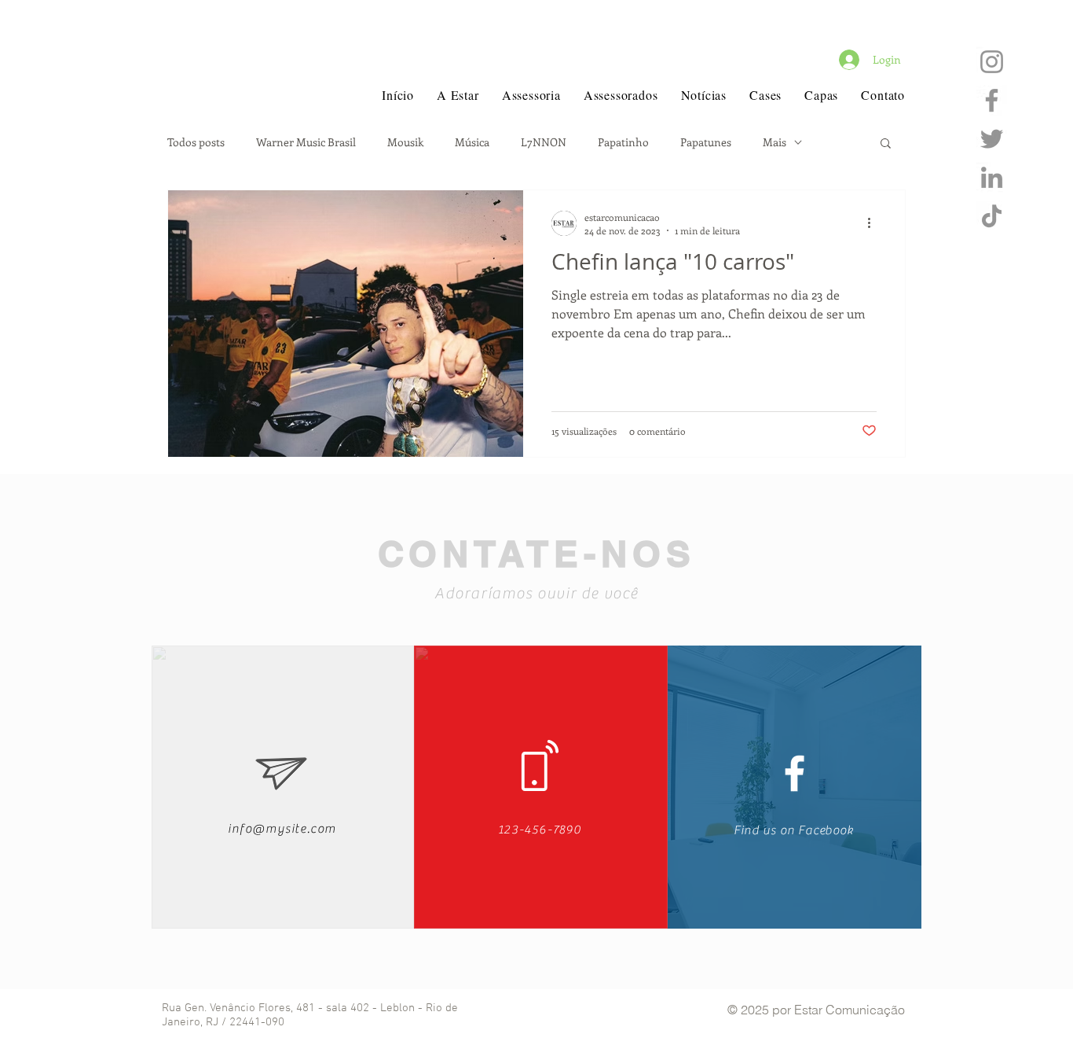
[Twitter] (991, 138)
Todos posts (196, 142)
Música (472, 142)
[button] (885, 144)
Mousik (405, 142)
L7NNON (543, 142)
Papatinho (623, 142)
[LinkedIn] (991, 177)
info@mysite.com (282, 829)
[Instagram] (991, 61)
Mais (774, 142)
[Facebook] (991, 100)
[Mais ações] (874, 223)
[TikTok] (991, 216)
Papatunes (705, 142)
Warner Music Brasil (306, 142)
